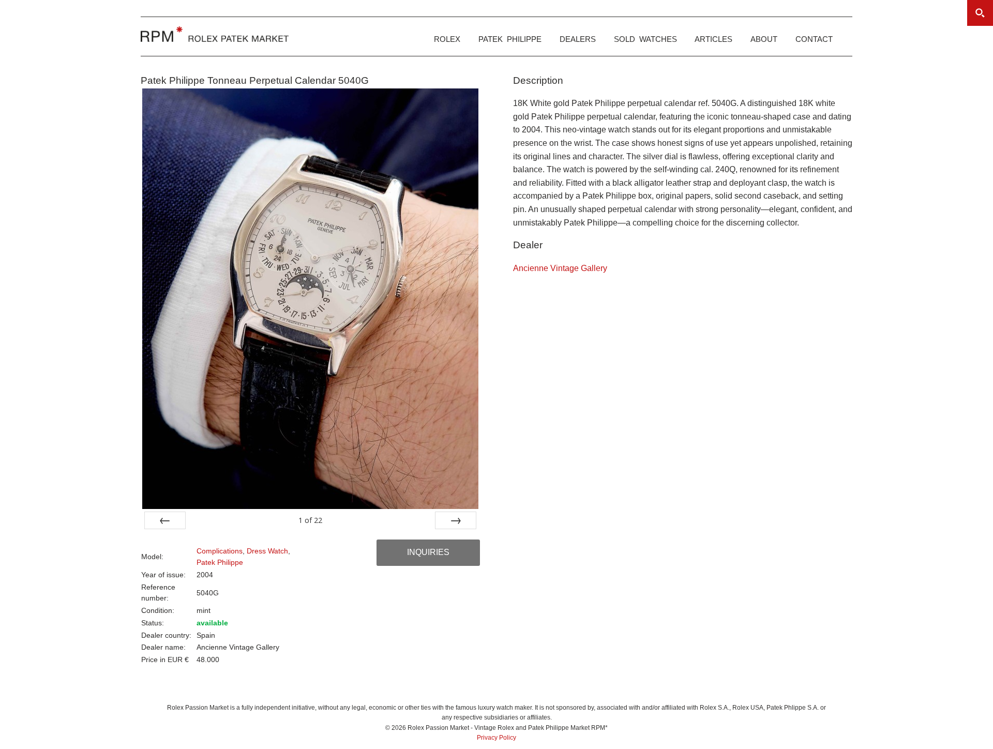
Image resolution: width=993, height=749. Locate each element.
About (763, 39)
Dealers (578, 39)
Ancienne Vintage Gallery (560, 268)
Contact (814, 39)
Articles (713, 39)
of (310, 520)
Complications (220, 551)
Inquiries (428, 552)
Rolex (447, 39)
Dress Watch (267, 551)
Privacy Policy (496, 737)
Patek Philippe (509, 39)
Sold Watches (645, 39)
